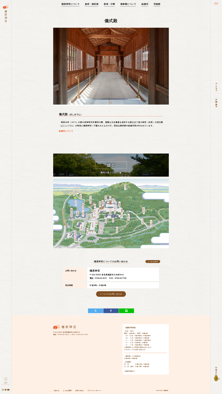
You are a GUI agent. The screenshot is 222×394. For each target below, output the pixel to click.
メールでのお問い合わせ (111, 294)
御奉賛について (128, 4)
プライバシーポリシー (94, 390)
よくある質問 (153, 261)
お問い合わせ (79, 390)
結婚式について (66, 131)
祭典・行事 (109, 4)
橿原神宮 (166, 390)
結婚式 (145, 4)
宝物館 (157, 4)
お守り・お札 (216, 369)
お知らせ (56, 390)
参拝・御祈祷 (92, 4)
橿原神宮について (71, 4)
